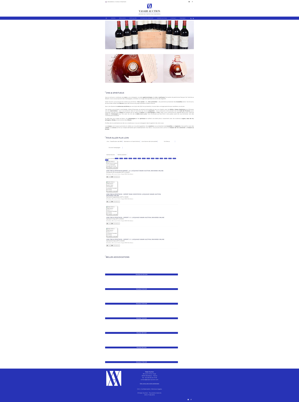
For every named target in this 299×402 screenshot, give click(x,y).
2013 (174, 158)
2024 (125, 158)
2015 (165, 158)
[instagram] (189, 1)
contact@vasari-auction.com (149, 379)
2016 (161, 158)
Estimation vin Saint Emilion (132, 141)
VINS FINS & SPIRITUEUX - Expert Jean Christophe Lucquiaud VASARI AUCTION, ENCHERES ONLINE (133, 195)
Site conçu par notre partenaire (149, 383)
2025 (121, 158)
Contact (117, 1)
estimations (117, 123)
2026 (116, 158)
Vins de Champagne (114, 147)
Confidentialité (145, 389)
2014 (170, 158)
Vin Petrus (167, 141)
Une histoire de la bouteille (149, 141)
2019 (148, 158)
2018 (152, 158)
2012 (107, 160)
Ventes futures (110, 154)
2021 (139, 158)
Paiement (123, 1)
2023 (130, 158)
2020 (143, 158)
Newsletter (111, 1)
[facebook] (192, 1)
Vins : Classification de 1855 (114, 141)
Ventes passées (121, 154)
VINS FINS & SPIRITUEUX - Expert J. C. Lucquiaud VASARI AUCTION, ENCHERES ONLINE (135, 217)
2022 (135, 158)
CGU (138, 389)
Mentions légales (156, 389)
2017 (157, 158)
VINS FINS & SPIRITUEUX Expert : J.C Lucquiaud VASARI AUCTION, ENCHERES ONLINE (134, 170)
